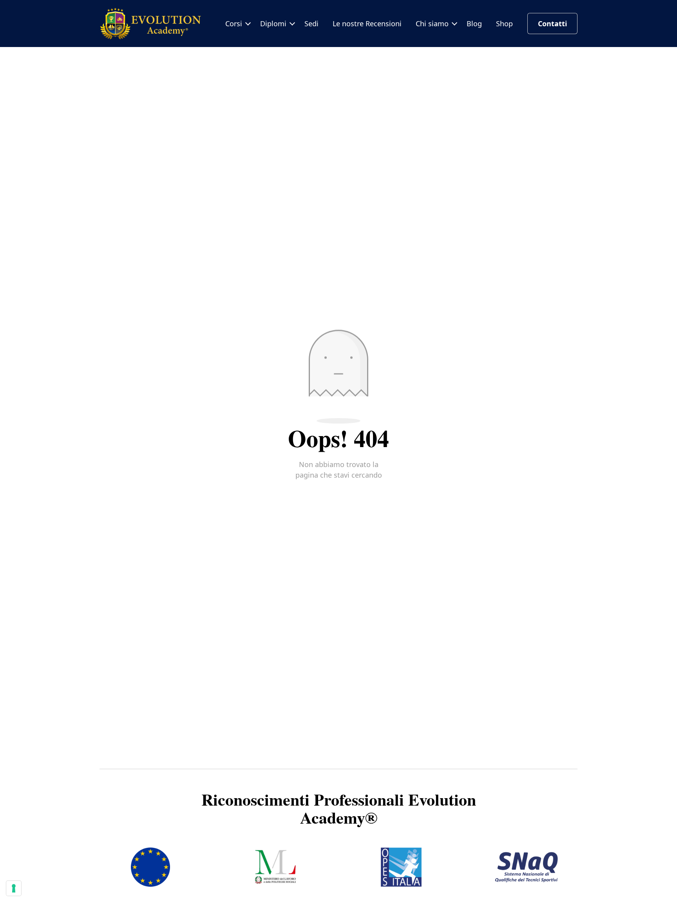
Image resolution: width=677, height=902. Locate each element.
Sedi (311, 23)
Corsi (233, 23)
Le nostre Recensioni (367, 23)
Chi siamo (432, 23)
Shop (504, 23)
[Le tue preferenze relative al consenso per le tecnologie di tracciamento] (13, 888)
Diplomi (273, 23)
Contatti (552, 23)
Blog (474, 23)
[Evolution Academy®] (150, 23)
